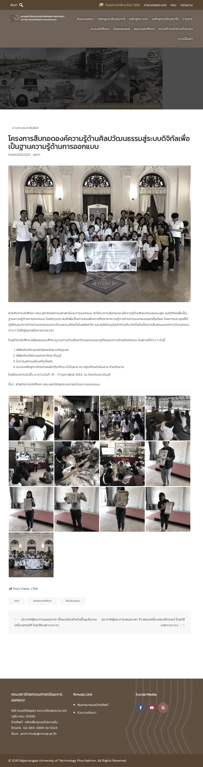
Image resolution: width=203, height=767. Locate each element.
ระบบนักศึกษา (100, 28)
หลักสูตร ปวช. (138, 18)
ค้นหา (13, 5)
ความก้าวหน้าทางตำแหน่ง (176, 28)
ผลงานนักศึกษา (144, 28)
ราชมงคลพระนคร (155, 5)
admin (36, 154)
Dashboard (121, 28)
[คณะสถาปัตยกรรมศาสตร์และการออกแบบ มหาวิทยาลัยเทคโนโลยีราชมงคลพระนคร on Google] (163, 707)
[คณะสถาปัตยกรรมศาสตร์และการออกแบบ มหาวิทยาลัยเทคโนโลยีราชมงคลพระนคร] (37, 17)
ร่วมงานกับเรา (86, 712)
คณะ (173, 5)
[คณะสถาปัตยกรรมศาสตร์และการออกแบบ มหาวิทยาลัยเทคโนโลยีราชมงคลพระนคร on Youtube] (152, 707)
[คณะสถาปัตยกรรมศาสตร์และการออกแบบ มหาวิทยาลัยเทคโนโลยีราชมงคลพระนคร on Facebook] (141, 707)
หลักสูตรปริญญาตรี (111, 18)
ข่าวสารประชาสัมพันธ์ (25, 127)
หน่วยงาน (186, 5)
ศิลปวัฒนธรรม (73, 601)
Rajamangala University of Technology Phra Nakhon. (58, 760)
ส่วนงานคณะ (85, 18)
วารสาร (188, 18)
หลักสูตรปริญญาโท (165, 18)
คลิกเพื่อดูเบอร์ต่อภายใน (41, 721)
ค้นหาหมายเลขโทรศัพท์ (92, 704)
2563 (16, 601)
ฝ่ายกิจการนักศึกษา (42, 601)
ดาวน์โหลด (185, 38)
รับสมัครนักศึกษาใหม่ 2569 (122, 5)
